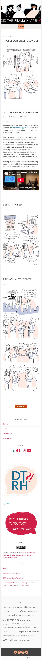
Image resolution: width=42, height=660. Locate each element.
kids (21, 624)
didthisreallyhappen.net (20, 128)
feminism (13, 620)
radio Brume (6, 632)
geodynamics (7, 624)
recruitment (13, 632)
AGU (14, 607)
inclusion (15, 624)
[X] (13, 450)
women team (26, 640)
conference (23, 611)
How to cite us (7, 434)
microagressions (22, 627)
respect (22, 631)
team (23, 635)
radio (35, 627)
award (21, 607)
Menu (22, 27)
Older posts (21, 406)
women (8, 639)
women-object (17, 640)
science (34, 631)
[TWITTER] (15, 652)
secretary (18, 635)
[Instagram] (23, 450)
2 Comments (13, 210)
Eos (7, 616)
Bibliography (7, 438)
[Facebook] (18, 450)
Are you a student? (17, 279)
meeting (11, 627)
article (17, 607)
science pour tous (9, 636)
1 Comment (13, 122)
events (21, 615)
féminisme (24, 620)
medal (4, 627)
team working (30, 635)
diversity (33, 611)
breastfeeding (31, 607)
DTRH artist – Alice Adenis (11, 573)
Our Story (6, 424)
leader (24, 624)
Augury (5, 568)
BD (25, 606)
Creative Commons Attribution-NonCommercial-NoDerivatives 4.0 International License (19, 555)
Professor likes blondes (21, 40)
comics (12, 611)
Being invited (12, 204)
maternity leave (31, 624)
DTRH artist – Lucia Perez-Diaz (13, 578)
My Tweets (6, 504)
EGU (4, 615)
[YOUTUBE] (26, 652)
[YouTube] (29, 450)
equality (13, 615)
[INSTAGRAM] (23, 652)
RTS (27, 632)
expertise (29, 615)
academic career (7, 607)
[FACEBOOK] (19, 652)
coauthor (5, 611)
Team (5, 429)
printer (31, 627)
